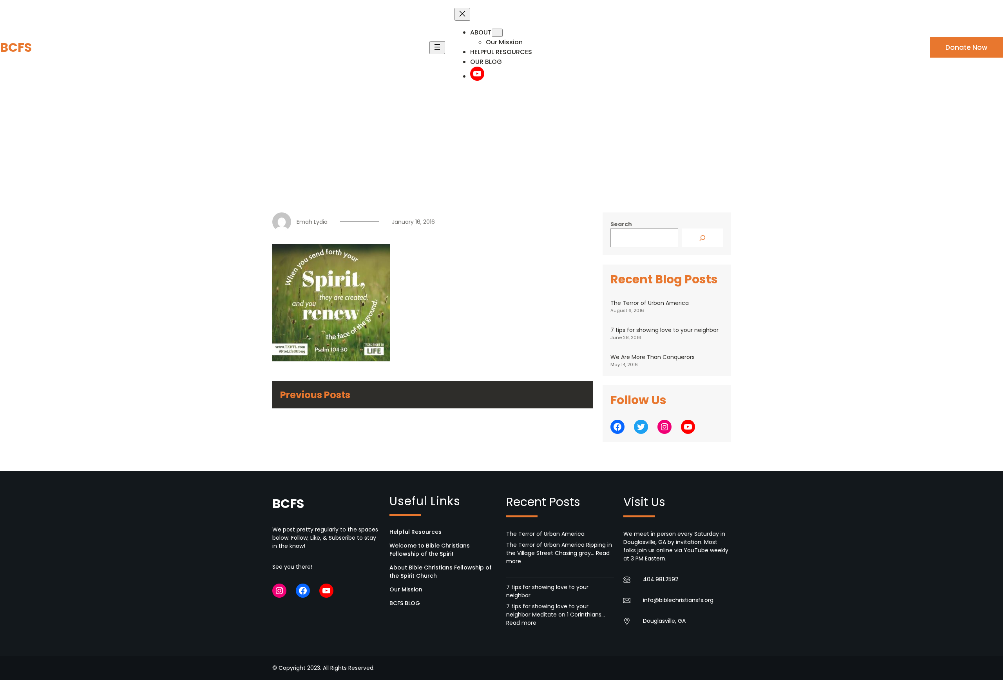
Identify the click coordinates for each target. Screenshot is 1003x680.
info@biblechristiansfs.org (678, 600)
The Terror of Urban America (649, 303)
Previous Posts (315, 394)
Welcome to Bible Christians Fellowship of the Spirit (429, 550)
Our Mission (405, 589)
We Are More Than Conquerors (652, 357)
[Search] (702, 237)
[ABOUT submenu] (497, 33)
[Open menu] (437, 47)
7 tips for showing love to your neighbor (664, 330)
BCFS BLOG (404, 603)
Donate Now (966, 47)
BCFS (16, 47)
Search (621, 224)
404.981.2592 (660, 579)
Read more (521, 623)
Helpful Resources (415, 532)
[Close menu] (462, 14)
